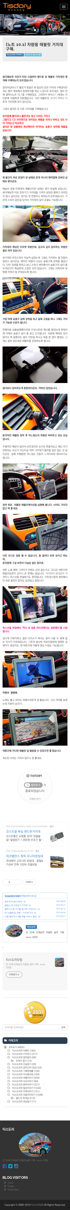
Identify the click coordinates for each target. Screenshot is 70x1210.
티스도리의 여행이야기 (25, 1077)
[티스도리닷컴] (17, 7)
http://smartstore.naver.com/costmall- (27, 826)
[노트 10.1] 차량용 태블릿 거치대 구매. (34, 46)
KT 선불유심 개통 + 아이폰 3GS (19, 913)
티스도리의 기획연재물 (25, 1071)
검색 (63, 1027)
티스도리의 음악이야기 (25, 1084)
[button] (5, 24)
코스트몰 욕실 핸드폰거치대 (23, 831)
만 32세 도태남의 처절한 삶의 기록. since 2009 (25, 966)
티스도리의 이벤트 (23, 1050)
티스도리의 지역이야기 (25, 1091)
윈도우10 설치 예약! (14, 901)
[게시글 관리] (17, 882)
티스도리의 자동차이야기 (27, 1094)
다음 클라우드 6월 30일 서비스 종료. (21, 916)
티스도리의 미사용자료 (25, 1074)
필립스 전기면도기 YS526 (16, 905)
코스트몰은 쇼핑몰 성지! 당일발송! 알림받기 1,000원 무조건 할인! (23, 838)
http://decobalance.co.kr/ (20, 851)
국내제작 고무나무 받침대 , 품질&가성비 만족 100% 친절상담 (24, 862)
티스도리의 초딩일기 (24, 1101)
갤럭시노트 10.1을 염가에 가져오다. (21, 909)
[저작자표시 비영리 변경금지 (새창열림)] (40, 882)
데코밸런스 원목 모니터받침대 (24, 856)
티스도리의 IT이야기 (15, 55)
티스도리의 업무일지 (24, 1057)
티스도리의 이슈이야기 (25, 1081)
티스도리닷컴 (14, 960)
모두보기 (16, 1047)
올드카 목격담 (25, 1098)
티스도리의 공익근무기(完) (27, 1067)
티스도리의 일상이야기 (26, 1088)
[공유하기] (13, 882)
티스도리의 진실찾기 (24, 1064)
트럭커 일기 (23, 1061)
